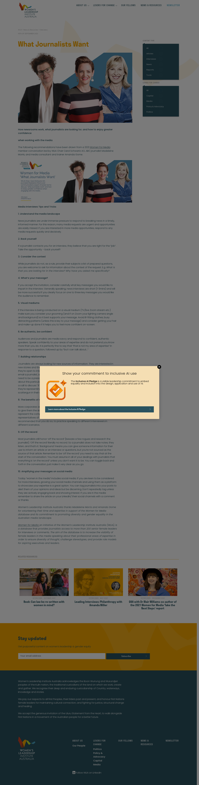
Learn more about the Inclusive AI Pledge (66, 409)
